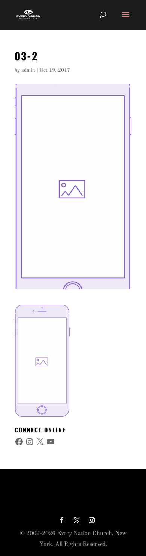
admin (28, 70)
